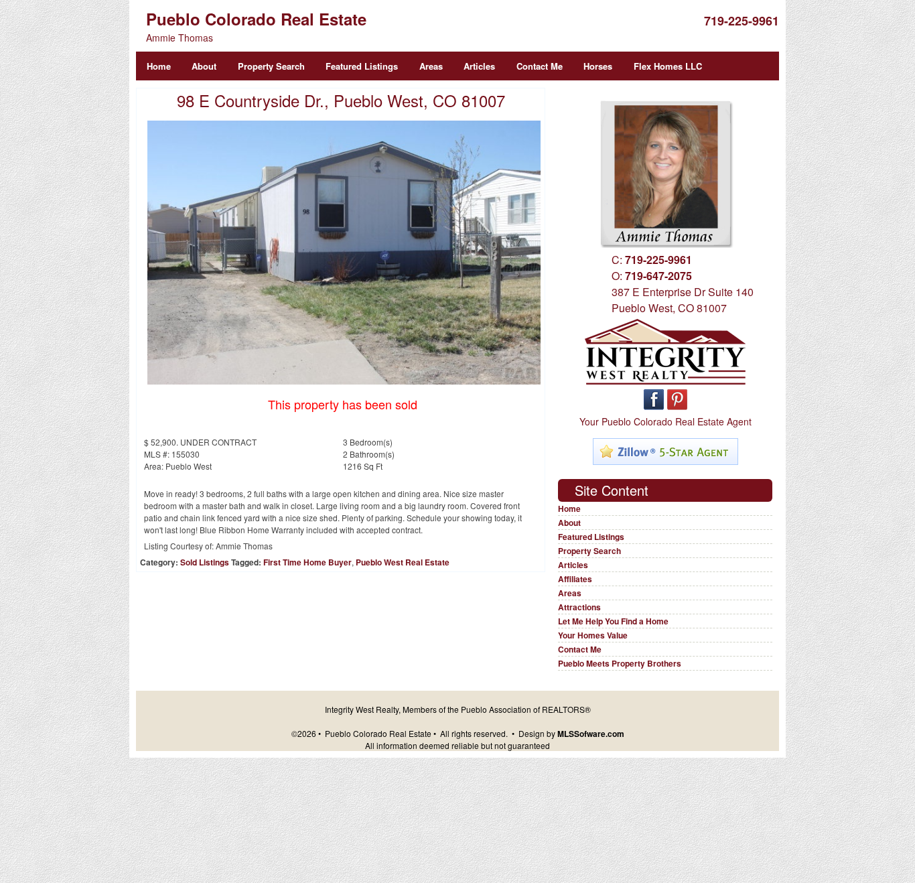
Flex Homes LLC (668, 66)
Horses (597, 66)
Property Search (271, 66)
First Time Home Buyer (307, 562)
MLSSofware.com (590, 734)
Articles (479, 66)
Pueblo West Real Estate (402, 562)
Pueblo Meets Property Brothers (619, 663)
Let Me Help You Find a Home (613, 621)
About (204, 66)
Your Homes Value (593, 635)
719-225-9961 (741, 20)
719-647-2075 (658, 275)
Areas (431, 66)
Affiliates (575, 579)
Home (159, 66)
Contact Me (539, 66)
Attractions (579, 607)
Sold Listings (204, 562)
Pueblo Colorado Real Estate (256, 18)
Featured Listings (362, 66)
